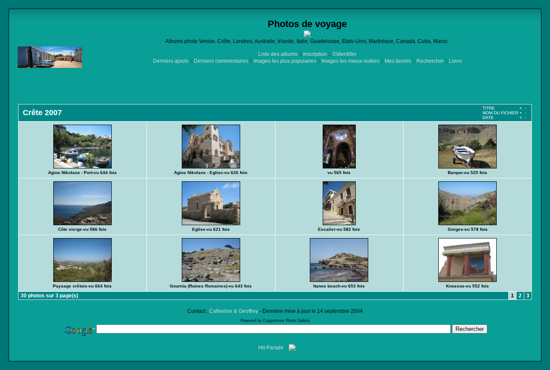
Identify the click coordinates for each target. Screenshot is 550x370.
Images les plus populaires (285, 61)
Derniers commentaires (221, 61)
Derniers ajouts (171, 61)
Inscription (315, 54)
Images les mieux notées (350, 61)
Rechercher (430, 61)
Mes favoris (398, 61)
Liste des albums (278, 54)
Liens (455, 61)
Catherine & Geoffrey (233, 311)
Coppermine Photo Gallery (286, 320)
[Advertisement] (307, 84)
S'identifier (344, 54)
